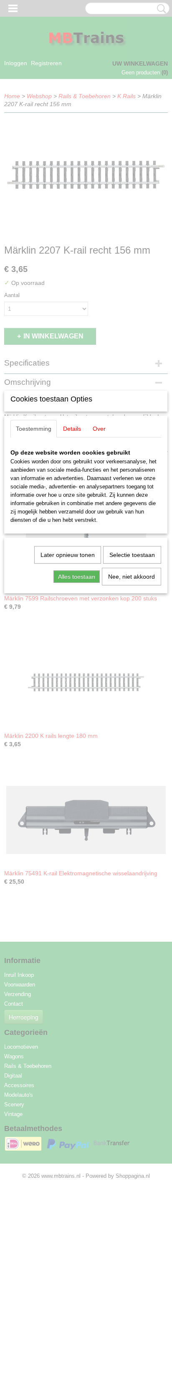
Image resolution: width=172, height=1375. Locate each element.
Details (72, 428)
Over (99, 428)
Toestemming (33, 428)
